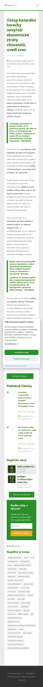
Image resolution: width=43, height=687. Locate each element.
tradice (21, 629)
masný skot (11, 577)
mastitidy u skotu (23, 577)
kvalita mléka (12, 569)
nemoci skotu (28, 584)
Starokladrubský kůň (14, 618)
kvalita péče (23, 569)
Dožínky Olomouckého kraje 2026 (25, 479)
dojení (26, 558)
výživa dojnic (27, 633)
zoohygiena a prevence (15, 641)
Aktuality (20, 55)
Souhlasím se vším (21, 352)
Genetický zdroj (13, 561)
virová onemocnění (14, 633)
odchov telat (25, 588)
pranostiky (20, 599)
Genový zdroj (25, 561)
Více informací (10, 343)
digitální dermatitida (14, 558)
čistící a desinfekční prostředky (18, 648)
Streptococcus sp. (14, 622)
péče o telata (25, 603)
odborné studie (13, 588)
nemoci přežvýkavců (14, 584)
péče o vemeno (13, 607)
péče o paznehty (13, 603)
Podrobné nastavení (21, 359)
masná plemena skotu (25, 573)
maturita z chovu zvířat (15, 580)
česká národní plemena (16, 644)
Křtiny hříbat (12, 573)
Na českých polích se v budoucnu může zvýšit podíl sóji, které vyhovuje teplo (27, 432)
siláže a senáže (23, 614)
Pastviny (30, 595)
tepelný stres (12, 629)
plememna (11, 599)
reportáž (26, 610)
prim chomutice (25, 466)
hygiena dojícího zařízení (22, 565)
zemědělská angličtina (15, 637)
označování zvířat (24, 592)
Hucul (9, 565)
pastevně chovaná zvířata (16, 595)
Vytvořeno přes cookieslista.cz (15, 366)
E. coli (32, 558)
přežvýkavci (24, 607)
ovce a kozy (12, 592)
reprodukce (12, 614)
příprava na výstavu (14, 610)
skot (32, 614)
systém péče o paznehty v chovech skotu (21, 625)
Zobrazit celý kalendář (21, 494)
